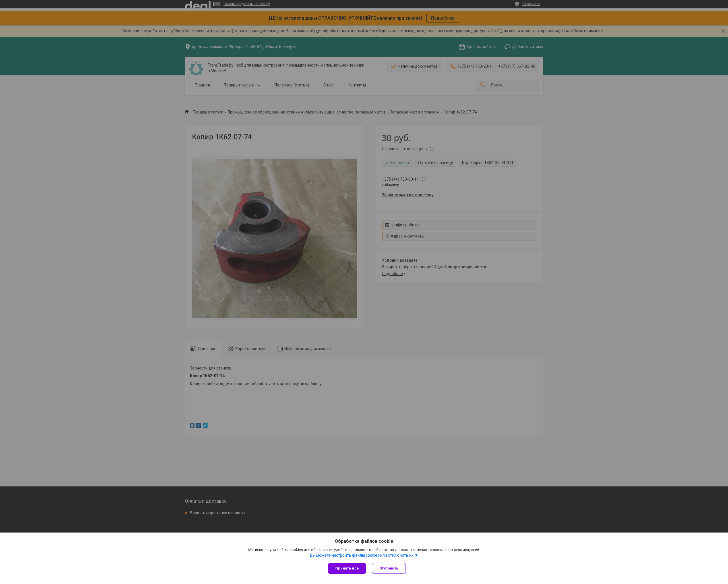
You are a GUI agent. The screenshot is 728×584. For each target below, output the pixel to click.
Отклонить (388, 568)
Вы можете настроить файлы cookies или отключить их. (362, 555)
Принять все (347, 568)
